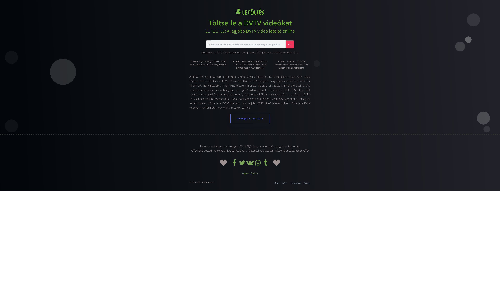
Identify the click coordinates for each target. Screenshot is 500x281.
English (254, 173)
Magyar (245, 173)
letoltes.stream (208, 182)
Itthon (276, 183)
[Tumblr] (266, 164)
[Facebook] (235, 164)
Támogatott (295, 183)
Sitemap (307, 183)
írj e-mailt (293, 146)
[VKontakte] (250, 164)
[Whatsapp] (258, 164)
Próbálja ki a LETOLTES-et (250, 118)
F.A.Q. (284, 183)
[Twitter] (242, 164)
